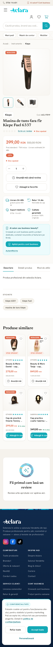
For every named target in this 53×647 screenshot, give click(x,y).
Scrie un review (25, 131)
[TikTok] (20, 542)
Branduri (7, 560)
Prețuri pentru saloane (38, 594)
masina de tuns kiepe (15, 307)
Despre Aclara (35, 555)
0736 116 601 (11, 2)
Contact (31, 576)
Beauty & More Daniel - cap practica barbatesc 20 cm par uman (14, 365)
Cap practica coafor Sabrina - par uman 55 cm (38, 419)
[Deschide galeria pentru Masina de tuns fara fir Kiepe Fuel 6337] (26, 72)
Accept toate (37, 629)
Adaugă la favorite (28, 186)
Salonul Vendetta (36, 560)
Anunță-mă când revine (28, 177)
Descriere (8, 267)
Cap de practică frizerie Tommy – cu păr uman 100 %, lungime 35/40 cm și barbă (14, 419)
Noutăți (6, 571)
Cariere (31, 571)
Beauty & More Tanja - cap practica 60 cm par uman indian (38, 365)
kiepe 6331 (10, 300)
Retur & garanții (10, 594)
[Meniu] (5, 9)
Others (9, 360)
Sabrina (34, 414)
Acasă (5, 43)
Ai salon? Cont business (40, 2)
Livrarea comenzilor (12, 589)
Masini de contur (27, 35)
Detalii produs (25, 267)
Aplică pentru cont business (25, 244)
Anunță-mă (16, 381)
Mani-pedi (9, 35)
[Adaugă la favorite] (21, 338)
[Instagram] (6, 542)
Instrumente (16, 43)
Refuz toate (15, 629)
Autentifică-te (12, 250)
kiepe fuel (27, 300)
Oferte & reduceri (11, 566)
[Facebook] (13, 542)
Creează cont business (39, 589)
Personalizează (26, 638)
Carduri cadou (9, 576)
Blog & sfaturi (34, 566)
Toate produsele (10, 555)
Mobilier (44, 35)
